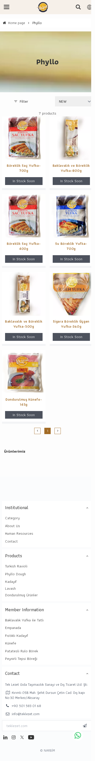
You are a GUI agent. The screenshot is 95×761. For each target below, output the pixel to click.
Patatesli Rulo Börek (21, 651)
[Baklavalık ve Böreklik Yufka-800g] (71, 138)
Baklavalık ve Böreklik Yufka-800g (71, 168)
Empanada (13, 628)
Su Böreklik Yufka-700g (71, 246)
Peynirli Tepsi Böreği (21, 659)
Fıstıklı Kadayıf (16, 636)
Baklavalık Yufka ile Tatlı (24, 620)
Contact (11, 541)
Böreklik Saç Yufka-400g (24, 246)
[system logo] (42, 7)
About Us (12, 526)
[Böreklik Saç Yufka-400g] (24, 216)
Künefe (10, 643)
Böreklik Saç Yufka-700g (24, 168)
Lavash (10, 588)
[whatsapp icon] (77, 735)
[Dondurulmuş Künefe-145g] (24, 372)
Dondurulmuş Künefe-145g (24, 402)
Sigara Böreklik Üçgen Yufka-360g (71, 324)
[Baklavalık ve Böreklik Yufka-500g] (24, 294)
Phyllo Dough (15, 574)
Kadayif (11, 582)
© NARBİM (47, 750)
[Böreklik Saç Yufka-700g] (24, 138)
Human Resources (19, 533)
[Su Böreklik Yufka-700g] (71, 216)
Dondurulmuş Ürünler (21, 595)
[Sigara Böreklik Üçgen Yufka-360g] (71, 294)
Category (12, 518)
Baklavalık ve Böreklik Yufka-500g (23, 324)
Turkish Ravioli (16, 566)
